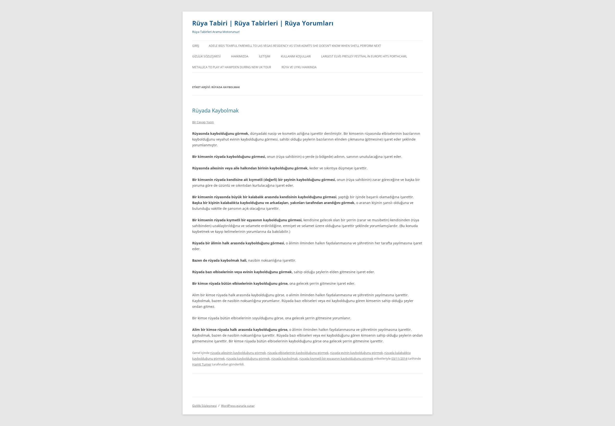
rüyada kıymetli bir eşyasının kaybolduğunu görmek (336, 358)
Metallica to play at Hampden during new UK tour (231, 67)
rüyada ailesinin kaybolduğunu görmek (238, 353)
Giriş (195, 46)
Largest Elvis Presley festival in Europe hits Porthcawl (364, 56)
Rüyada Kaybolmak (215, 110)
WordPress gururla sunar (238, 406)
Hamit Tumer (201, 364)
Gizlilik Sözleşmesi (206, 56)
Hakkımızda (239, 56)
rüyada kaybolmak (284, 358)
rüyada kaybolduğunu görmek (248, 358)
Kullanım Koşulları (296, 56)
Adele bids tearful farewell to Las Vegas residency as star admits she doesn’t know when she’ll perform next (295, 46)
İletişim (264, 56)
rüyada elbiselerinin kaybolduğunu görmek (298, 353)
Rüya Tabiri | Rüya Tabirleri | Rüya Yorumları (262, 23)
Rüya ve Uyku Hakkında (299, 67)
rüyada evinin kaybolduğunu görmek (356, 353)
